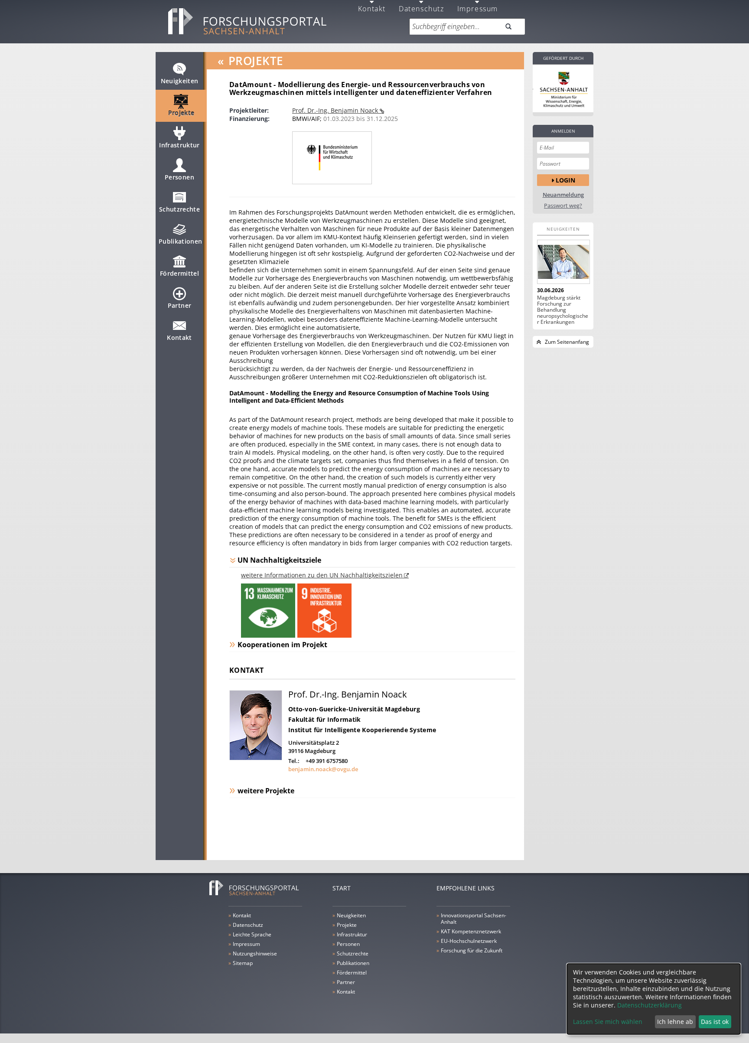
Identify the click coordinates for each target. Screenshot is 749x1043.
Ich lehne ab (675, 1021)
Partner (179, 305)
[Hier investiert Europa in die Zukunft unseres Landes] (563, 88)
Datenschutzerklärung (649, 1005)
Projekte (181, 113)
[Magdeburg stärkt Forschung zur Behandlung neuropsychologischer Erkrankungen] (563, 262)
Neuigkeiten (180, 81)
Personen (179, 177)
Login (565, 180)
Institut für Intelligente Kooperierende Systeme (362, 730)
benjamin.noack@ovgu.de (323, 769)
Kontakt (179, 337)
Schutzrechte (179, 209)
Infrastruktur (179, 145)
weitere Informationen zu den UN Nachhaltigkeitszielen (322, 575)
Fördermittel (179, 273)
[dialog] (653, 999)
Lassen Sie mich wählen (607, 1021)
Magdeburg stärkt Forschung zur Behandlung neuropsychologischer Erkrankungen (562, 310)
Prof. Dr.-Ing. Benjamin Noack (336, 110)
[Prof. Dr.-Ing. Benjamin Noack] (255, 758)
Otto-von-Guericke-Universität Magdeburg (354, 709)
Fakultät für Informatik (324, 719)
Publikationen (180, 241)
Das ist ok (715, 1021)
